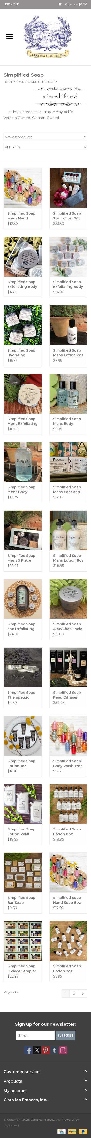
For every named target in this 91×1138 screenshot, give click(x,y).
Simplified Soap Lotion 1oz (21, 763)
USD (7, 4)
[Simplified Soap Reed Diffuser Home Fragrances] (68, 667)
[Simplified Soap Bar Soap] (23, 872)
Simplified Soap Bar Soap (21, 900)
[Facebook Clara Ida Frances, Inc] (28, 1050)
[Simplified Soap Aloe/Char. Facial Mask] (68, 599)
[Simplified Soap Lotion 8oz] (68, 804)
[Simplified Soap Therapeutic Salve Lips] (23, 667)
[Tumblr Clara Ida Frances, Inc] (54, 1050)
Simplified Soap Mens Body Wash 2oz (67, 421)
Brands (22, 81)
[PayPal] (71, 1131)
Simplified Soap (44, 81)
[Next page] (82, 993)
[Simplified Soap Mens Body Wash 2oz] (68, 394)
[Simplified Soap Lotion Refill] (23, 804)
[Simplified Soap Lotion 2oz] (68, 941)
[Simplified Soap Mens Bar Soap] (68, 462)
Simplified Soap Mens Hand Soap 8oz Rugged (21, 216)
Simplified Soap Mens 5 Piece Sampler (21, 558)
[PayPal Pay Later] (82, 1131)
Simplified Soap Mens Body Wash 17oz (21, 489)
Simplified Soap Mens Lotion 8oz (68, 558)
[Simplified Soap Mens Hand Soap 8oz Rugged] (23, 188)
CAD (16, 4)
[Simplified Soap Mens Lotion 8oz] (68, 530)
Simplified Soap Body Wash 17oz (67, 763)
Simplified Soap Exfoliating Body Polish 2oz (22, 284)
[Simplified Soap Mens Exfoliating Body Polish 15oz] (23, 394)
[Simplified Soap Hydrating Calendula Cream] (23, 325)
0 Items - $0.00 (75, 4)
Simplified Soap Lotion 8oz (67, 831)
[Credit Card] (61, 1131)
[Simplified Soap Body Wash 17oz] (68, 736)
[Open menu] (9, 36)
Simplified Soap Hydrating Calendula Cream (21, 353)
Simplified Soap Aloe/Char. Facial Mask (68, 626)
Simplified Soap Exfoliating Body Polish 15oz (68, 284)
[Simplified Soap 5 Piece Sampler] (23, 941)
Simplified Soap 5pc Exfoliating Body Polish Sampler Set (21, 626)
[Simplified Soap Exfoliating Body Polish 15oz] (68, 257)
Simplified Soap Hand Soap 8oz (67, 900)
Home (8, 81)
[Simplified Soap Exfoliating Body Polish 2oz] (23, 257)
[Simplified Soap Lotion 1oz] (23, 736)
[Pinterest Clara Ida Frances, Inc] (46, 1050)
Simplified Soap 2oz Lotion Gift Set (67, 216)
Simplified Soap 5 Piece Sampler (22, 968)
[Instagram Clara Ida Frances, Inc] (63, 1050)
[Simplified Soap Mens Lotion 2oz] (68, 325)
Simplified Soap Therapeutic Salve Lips (21, 695)
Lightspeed (11, 1125)
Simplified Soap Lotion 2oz (67, 968)
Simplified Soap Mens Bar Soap (67, 489)
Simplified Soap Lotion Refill (21, 831)
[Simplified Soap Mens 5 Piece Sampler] (23, 530)
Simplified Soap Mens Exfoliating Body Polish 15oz (23, 421)
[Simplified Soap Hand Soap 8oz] (68, 872)
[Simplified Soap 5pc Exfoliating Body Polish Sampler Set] (23, 599)
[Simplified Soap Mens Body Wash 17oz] (23, 462)
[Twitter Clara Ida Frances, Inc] (37, 1050)
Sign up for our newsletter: (45, 1024)
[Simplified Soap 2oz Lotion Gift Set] (68, 188)
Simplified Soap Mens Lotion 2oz (68, 352)
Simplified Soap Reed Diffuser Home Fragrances (67, 695)
